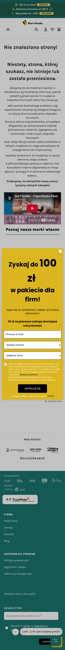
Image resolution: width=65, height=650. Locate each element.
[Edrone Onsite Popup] (32, 325)
